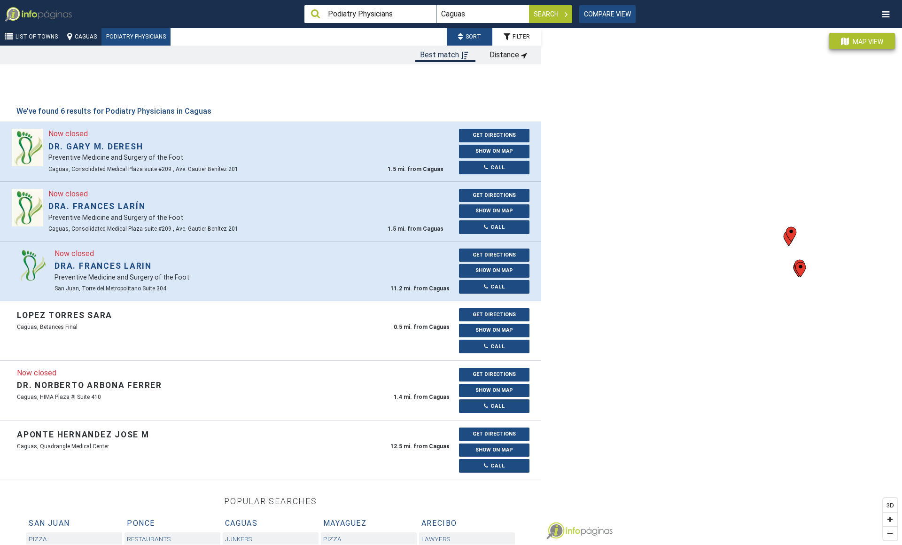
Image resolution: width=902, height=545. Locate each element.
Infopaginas (555, 531)
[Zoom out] (890, 533)
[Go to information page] (27, 147)
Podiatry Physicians (136, 36)
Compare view (607, 14)
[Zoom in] (890, 519)
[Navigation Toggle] (885, 14)
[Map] (721, 283)
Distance (505, 54)
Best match (440, 54)
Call (497, 167)
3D (890, 505)
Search (547, 14)
